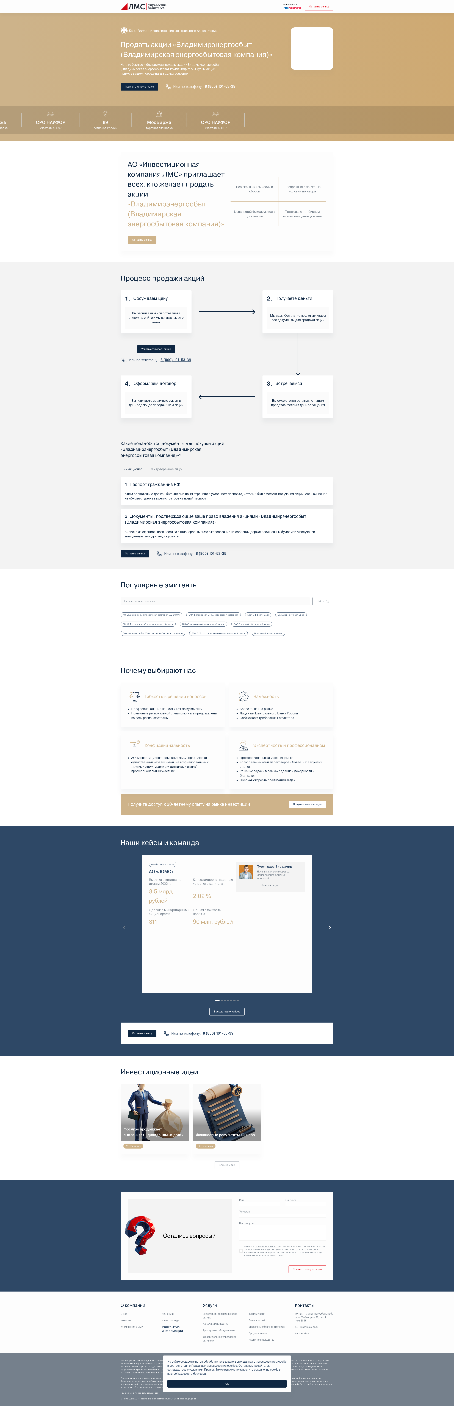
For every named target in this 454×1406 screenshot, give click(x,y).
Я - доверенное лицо (166, 469)
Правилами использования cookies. (214, 1365)
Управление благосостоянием (267, 1326)
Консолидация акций (215, 1324)
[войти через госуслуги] (292, 8)
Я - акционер (132, 469)
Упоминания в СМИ (132, 1326)
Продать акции (258, 1333)
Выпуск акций (257, 1320)
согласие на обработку (267, 1246)
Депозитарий (257, 1313)
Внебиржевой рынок (162, 864)
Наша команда (170, 1320)
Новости (126, 1320)
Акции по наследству (261, 1339)
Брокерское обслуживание (219, 1330)
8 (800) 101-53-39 (220, 87)
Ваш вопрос (246, 1223)
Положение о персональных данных (139, 1393)
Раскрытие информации (172, 1329)
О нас (124, 1313)
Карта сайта (302, 1333)
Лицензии (168, 1313)
